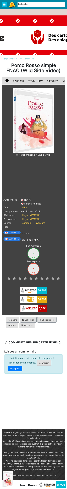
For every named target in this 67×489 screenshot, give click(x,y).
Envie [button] (13, 325)
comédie (26, 222)
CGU (47, 475)
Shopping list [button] (47, 320)
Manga (12, 4)
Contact (53, 475)
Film (24, 207)
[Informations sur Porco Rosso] (7, 81)
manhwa (30, 435)
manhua (38, 435)
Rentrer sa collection (35, 475)
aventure (40, 222)
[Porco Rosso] (33, 120)
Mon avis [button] (28, 325)
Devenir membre (17, 475)
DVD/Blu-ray (35, 81)
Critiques (52, 81)
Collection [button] (29, 320)
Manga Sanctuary (24, 432)
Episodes (18, 81)
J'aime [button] (13, 320)
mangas (21, 435)
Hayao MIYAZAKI (31, 215)
